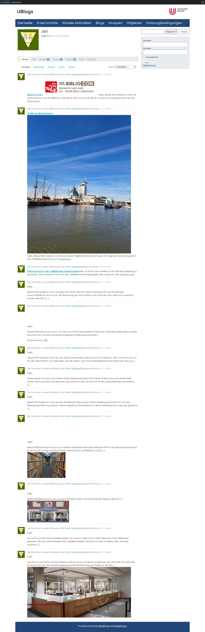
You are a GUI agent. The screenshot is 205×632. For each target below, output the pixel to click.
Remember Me (152, 57)
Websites (44, 59)
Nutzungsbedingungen (164, 23)
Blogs (100, 23)
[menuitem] (203, 2)
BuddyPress (120, 626)
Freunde (57, 59)
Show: (111, 67)
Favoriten (51, 67)
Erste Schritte (47, 23)
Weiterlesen (33, 101)
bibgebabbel (78, 74)
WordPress (103, 626)
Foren (81, 59)
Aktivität (25, 59)
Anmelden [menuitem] (5, 2)
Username (147, 41)
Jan (29, 74)
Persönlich (26, 67)
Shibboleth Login (149, 65)
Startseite (25, 23)
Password (147, 48)
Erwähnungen (39, 67)
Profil (34, 59)
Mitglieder (134, 23)
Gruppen (115, 23)
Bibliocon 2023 (35, 94)
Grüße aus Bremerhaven (40, 113)
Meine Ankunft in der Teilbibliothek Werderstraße (53, 271)
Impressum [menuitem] (16, 2)
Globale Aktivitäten (76, 23)
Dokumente (91, 59)
